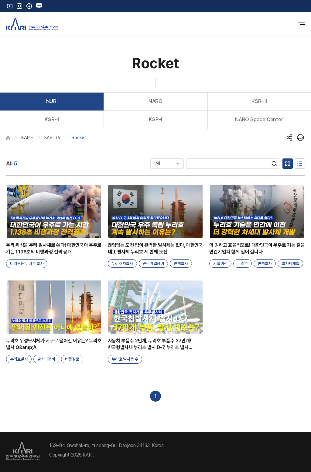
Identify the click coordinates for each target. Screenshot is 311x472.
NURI (52, 101)
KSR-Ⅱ (52, 119)
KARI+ (27, 137)
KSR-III (259, 101)
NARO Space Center (259, 119)
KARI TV (52, 137)
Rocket (79, 137)
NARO (155, 101)
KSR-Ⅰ (155, 119)
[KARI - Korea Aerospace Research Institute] (32, 24)
